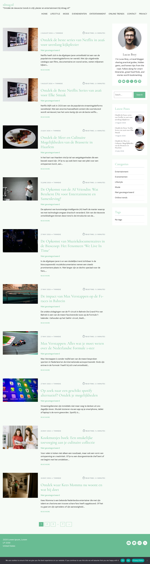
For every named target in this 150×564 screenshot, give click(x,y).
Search (139, 95)
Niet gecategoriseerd (50, 50)
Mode (117, 187)
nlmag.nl (8, 5)
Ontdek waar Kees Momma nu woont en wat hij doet (71, 487)
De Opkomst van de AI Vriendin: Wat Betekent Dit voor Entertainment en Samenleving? (69, 194)
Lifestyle (119, 182)
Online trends (121, 197)
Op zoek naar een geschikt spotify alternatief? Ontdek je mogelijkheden (69, 393)
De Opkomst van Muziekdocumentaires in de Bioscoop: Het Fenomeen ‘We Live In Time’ (73, 246)
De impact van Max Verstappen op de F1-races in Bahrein (72, 298)
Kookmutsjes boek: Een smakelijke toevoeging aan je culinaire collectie (68, 440)
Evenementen (121, 177)
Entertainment (121, 171)
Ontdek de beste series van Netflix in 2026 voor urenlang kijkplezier (73, 42)
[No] (147, 560)
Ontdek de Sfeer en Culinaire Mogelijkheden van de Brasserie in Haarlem (67, 142)
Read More (45, 70)
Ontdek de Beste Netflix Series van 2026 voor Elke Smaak (71, 92)
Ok (123, 560)
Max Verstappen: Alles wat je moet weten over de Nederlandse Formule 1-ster (72, 345)
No (128, 560)
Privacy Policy (138, 560)
